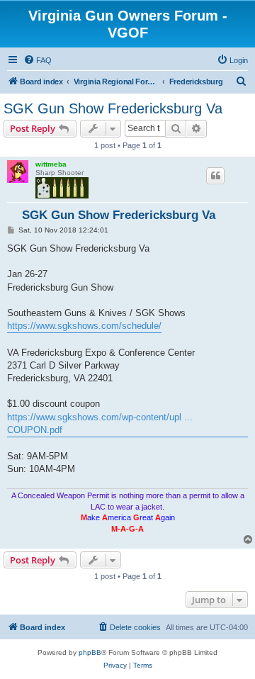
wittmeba (51, 164)
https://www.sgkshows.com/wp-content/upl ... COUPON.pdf (100, 423)
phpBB (90, 652)
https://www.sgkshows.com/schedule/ (84, 325)
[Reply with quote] (215, 175)
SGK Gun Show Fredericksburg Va (113, 108)
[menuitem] (37, 60)
